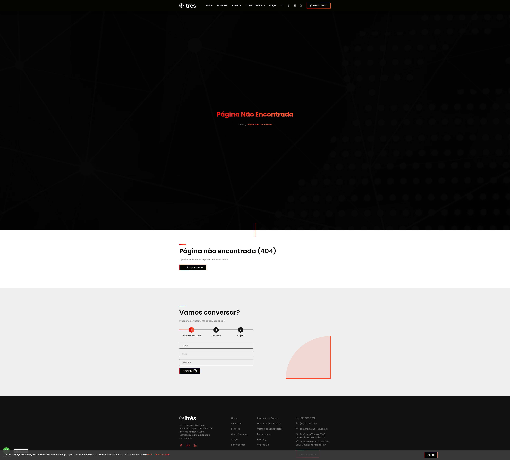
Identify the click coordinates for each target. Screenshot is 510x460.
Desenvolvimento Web (269, 423)
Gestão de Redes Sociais (269, 428)
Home (209, 5)
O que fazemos (239, 434)
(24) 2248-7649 (308, 423)
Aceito (431, 454)
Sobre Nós (222, 5)
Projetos (236, 5)
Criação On (263, 444)
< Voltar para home (193, 267)
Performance (264, 434)
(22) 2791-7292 (307, 418)
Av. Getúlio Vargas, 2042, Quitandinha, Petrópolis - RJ (310, 436)
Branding (261, 439)
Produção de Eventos (268, 418)
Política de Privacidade (158, 454)
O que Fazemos (254, 5)
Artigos (273, 5)
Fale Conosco (320, 5)
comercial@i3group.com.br (314, 428)
